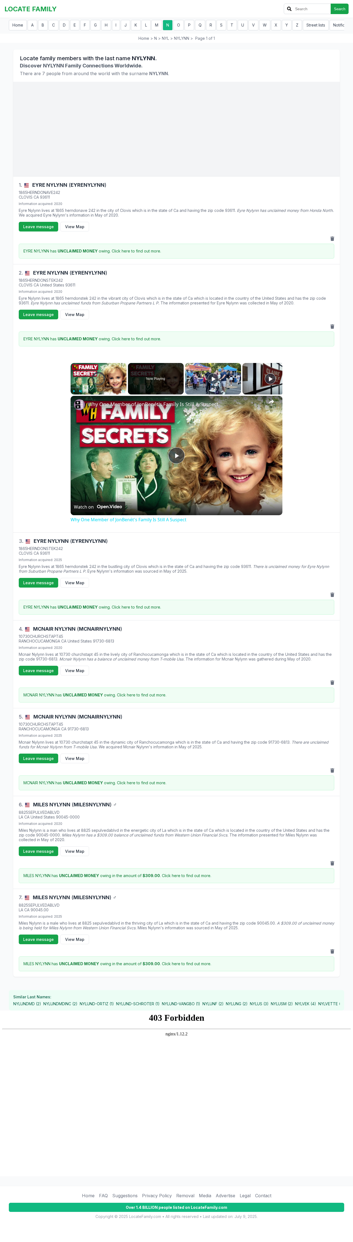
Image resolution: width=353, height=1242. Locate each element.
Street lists (315, 25)
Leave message (38, 226)
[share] (271, 402)
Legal (245, 1195)
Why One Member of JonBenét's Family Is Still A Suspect (153, 404)
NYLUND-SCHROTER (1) (138, 1003)
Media (205, 1195)
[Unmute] (80, 391)
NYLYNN (181, 38)
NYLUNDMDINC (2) (60, 1003)
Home (17, 25)
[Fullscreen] (123, 391)
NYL (165, 38)
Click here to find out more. (136, 251)
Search (339, 9)
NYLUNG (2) (237, 1003)
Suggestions (125, 1195)
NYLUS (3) (259, 1003)
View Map (74, 226)
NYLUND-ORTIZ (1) (97, 1003)
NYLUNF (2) (213, 1003)
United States (52, 285)
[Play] (74, 391)
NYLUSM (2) (282, 1003)
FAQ (103, 1195)
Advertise (225, 1195)
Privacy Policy (157, 1195)
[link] (79, 404)
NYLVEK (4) (305, 1003)
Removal (185, 1195)
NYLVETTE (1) (330, 1003)
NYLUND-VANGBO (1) (181, 1003)
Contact (263, 1195)
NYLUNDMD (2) (27, 1003)
